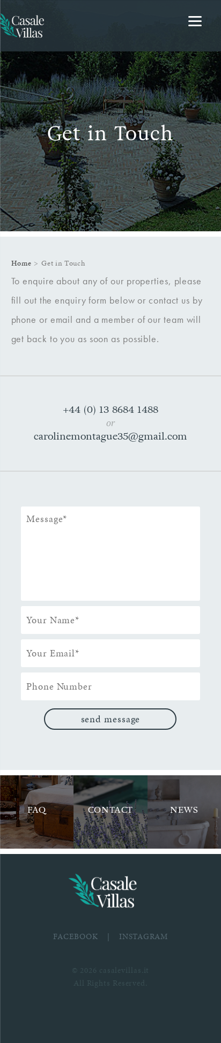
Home (21, 263)
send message (111, 718)
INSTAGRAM (143, 936)
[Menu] (195, 21)
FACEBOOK (75, 936)
